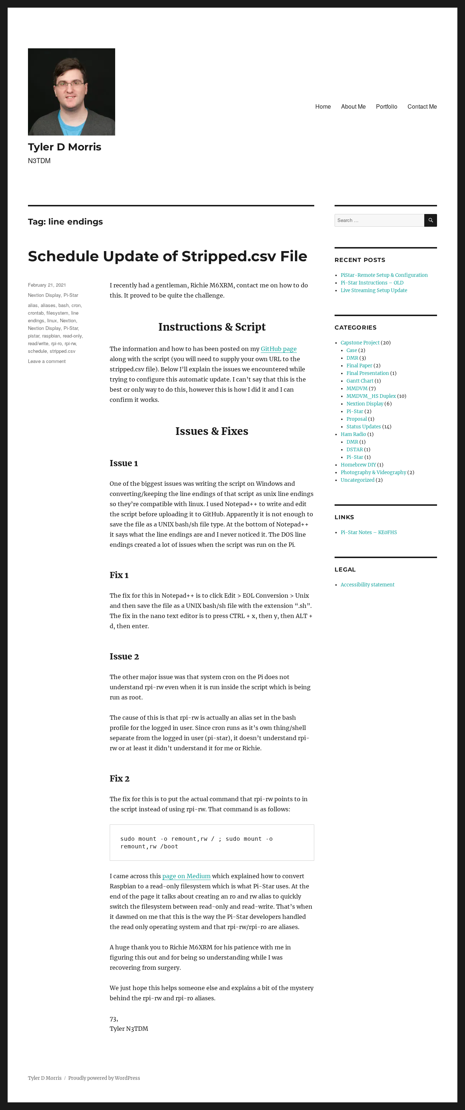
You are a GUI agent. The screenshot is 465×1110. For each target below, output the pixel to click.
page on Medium (186, 876)
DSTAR (355, 450)
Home (323, 106)
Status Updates (364, 427)
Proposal (357, 419)
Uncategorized (358, 480)
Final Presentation (368, 373)
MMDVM (357, 389)
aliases (48, 305)
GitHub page (279, 348)
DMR (352, 358)
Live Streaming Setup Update (374, 290)
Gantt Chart (360, 381)
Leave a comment (47, 361)
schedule (37, 350)
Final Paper (359, 366)
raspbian (51, 335)
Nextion (68, 320)
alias (33, 305)
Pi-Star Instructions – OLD (372, 283)
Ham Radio (353, 434)
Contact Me (422, 106)
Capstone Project (360, 343)
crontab (36, 312)
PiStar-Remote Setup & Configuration (384, 275)
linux (52, 320)
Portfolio (386, 106)
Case (352, 350)
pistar (33, 335)
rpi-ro (56, 343)
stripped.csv (63, 350)
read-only (72, 335)
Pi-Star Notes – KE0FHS (369, 532)
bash (63, 305)
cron (76, 305)
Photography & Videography (373, 472)
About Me (353, 106)
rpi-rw (70, 343)
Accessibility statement (368, 585)
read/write (38, 343)
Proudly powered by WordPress (104, 1078)
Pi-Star (71, 294)
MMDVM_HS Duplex (371, 396)
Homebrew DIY (358, 465)
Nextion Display (44, 294)
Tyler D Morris (64, 147)
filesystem (57, 312)
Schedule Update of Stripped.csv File (167, 256)
